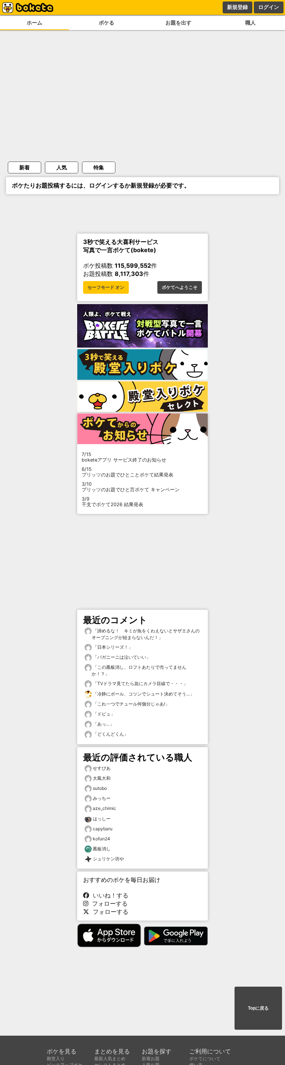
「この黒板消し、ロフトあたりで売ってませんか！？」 (139, 670)
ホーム (34, 22)
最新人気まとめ (109, 1058)
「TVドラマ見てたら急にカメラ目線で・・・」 (140, 683)
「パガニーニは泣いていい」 (121, 657)
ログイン (268, 7)
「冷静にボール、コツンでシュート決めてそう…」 (143, 694)
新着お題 (151, 1058)
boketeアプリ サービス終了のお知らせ (124, 457)
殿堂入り (56, 1058)
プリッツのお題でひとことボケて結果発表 (127, 472)
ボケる (106, 22)
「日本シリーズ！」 (112, 647)
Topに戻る (258, 1008)
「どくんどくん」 (110, 734)
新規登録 (237, 7)
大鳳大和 (102, 778)
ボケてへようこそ (179, 287)
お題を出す (178, 22)
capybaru (102, 828)
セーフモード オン (106, 287)
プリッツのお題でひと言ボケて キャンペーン (131, 486)
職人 (250, 22)
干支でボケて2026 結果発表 (112, 501)
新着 (24, 167)
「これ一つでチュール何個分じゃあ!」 (131, 704)
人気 (61, 167)
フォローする (108, 903)
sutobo (100, 788)
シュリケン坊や (108, 859)
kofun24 (101, 838)
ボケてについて (204, 1058)
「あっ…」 (103, 724)
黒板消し (102, 848)
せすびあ (102, 768)
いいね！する (108, 895)
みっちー (102, 798)
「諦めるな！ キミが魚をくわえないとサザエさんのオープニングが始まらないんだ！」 (146, 634)
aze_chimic (104, 808)
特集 (99, 167)
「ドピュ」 (103, 714)
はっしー (102, 818)
